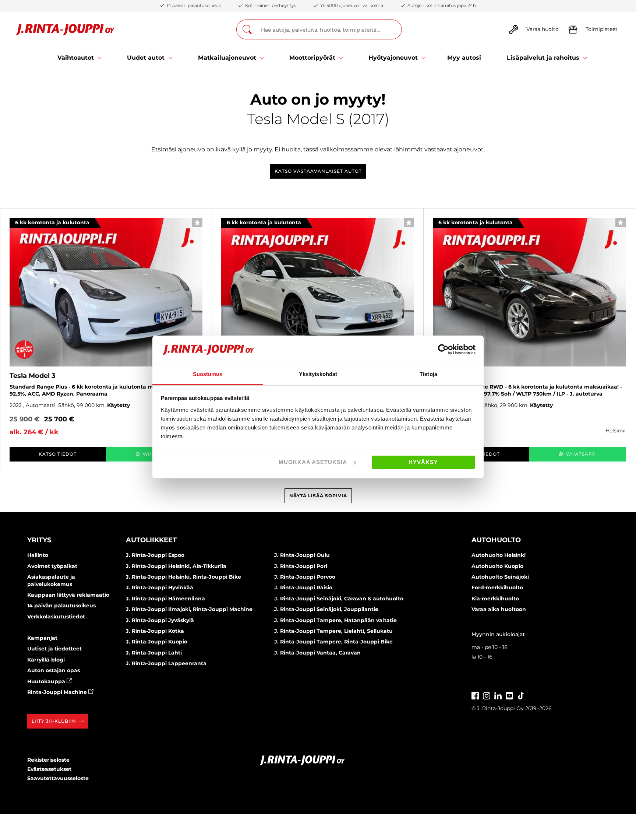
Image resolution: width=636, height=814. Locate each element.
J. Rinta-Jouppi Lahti (154, 652)
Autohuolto (496, 540)
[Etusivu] (65, 29)
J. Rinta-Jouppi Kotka (155, 631)
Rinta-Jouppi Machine (57, 692)
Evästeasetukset (49, 769)
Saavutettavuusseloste (58, 778)
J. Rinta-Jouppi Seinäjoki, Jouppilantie (326, 609)
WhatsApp (581, 454)
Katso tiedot (58, 454)
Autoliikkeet (151, 540)
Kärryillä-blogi (46, 659)
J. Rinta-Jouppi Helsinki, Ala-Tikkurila (176, 566)
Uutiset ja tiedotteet (54, 648)
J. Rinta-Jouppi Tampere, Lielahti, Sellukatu (333, 631)
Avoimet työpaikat (52, 566)
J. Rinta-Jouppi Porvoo (304, 576)
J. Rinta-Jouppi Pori (300, 566)
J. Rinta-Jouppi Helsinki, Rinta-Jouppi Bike (183, 576)
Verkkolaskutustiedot (56, 616)
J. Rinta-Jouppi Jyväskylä (160, 620)
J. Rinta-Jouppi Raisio (303, 587)
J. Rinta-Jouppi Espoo (155, 555)
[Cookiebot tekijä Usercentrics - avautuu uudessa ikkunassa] (443, 349)
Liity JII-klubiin (54, 721)
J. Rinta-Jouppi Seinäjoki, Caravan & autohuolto (338, 598)
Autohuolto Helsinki (498, 555)
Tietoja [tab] (428, 374)
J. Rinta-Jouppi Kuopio (156, 641)
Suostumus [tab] (208, 374)
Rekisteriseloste (48, 760)
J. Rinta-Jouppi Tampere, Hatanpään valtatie (335, 620)
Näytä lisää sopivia (318, 495)
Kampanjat (42, 638)
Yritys (39, 540)
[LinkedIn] (498, 694)
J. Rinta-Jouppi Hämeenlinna (165, 598)
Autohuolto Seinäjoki (500, 576)
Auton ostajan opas (53, 670)
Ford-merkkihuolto (497, 587)
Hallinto (37, 555)
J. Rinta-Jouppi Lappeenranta (166, 663)
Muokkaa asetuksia (313, 462)
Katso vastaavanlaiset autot (318, 171)
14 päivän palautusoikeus (61, 605)
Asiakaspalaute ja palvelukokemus (51, 580)
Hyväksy (423, 462)
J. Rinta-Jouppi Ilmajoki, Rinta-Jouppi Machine (189, 609)
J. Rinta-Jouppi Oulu (302, 555)
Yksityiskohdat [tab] (318, 374)
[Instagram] (486, 694)
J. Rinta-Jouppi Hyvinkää (159, 587)
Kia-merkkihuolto (495, 598)
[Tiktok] (520, 694)
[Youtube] (509, 694)
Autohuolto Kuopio (497, 566)
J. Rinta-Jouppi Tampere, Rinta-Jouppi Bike (333, 641)
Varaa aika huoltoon (498, 609)
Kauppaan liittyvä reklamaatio (68, 595)
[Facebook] (475, 694)
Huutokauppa (47, 681)
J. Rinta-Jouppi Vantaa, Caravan (317, 652)
